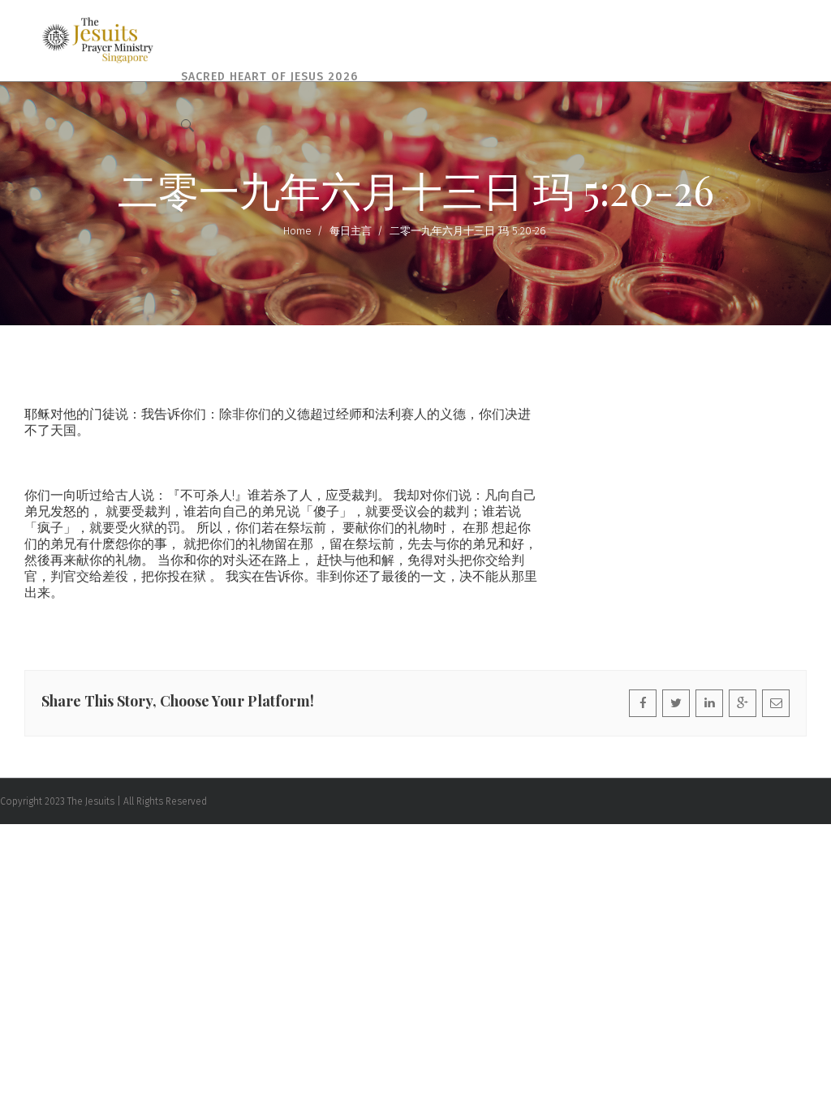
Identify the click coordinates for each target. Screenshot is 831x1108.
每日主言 (350, 231)
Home (297, 231)
